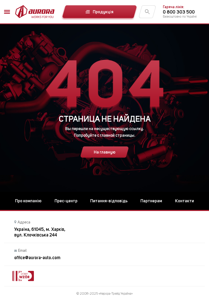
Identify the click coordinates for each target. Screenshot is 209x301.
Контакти (184, 200)
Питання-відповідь (109, 200)
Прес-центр (66, 200)
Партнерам (151, 200)
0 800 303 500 (179, 12)
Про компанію (28, 200)
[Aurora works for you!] (35, 11)
